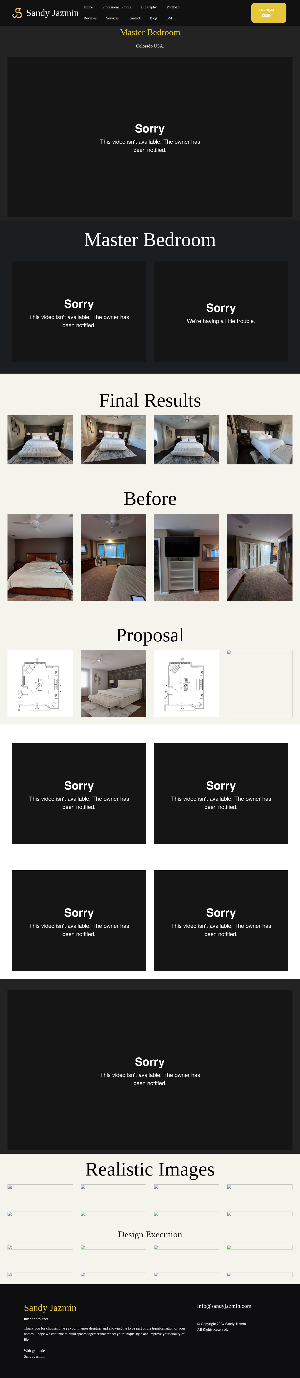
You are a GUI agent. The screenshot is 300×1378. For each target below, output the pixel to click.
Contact (134, 18)
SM (169, 18)
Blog (153, 18)
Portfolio (173, 7)
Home (88, 7)
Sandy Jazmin (52, 13)
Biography (149, 7)
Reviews (90, 18)
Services (112, 18)
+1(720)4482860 (266, 13)
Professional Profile (116, 7)
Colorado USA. (150, 46)
